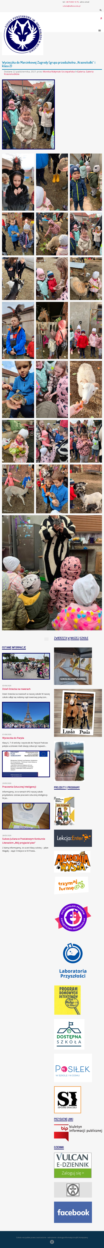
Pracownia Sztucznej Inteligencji (19, 786)
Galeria (81, 71)
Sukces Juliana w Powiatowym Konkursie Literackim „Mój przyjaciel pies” (23, 840)
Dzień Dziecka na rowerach (16, 688)
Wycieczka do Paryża (13, 737)
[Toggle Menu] (46, 639)
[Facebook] (52, 1242)
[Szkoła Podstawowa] (22, 34)
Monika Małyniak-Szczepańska (59, 71)
